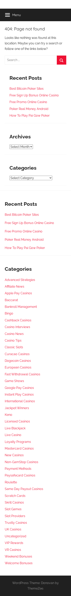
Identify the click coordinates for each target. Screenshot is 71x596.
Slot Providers (15, 516)
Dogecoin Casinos (18, 361)
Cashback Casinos (18, 320)
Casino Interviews (17, 327)
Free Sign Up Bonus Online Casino (34, 95)
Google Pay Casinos (19, 388)
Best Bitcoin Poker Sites (26, 88)
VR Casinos (13, 550)
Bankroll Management (21, 307)
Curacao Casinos (17, 354)
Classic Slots (14, 347)
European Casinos (18, 367)
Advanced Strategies (20, 280)
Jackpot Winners (17, 408)
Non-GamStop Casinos (21, 462)
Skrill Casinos (14, 502)
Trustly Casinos (16, 523)
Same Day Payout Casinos (24, 489)
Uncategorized (15, 536)
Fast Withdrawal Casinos (22, 374)
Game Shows (14, 381)
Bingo (9, 313)
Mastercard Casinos (19, 448)
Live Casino (13, 435)
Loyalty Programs (18, 442)
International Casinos (20, 401)
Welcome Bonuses (19, 563)
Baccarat (11, 300)
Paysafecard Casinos (20, 475)
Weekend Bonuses (18, 556)
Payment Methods (18, 469)
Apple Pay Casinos (18, 293)
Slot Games (13, 509)
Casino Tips (13, 340)
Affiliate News (14, 286)
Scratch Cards (15, 496)
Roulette (11, 482)
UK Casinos (13, 529)
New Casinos (14, 455)
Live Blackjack (15, 428)
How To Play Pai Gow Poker (29, 115)
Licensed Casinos (17, 421)
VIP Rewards (14, 543)
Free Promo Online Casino (28, 102)
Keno (8, 415)
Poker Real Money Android (28, 109)
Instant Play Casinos (19, 394)
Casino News (14, 334)
